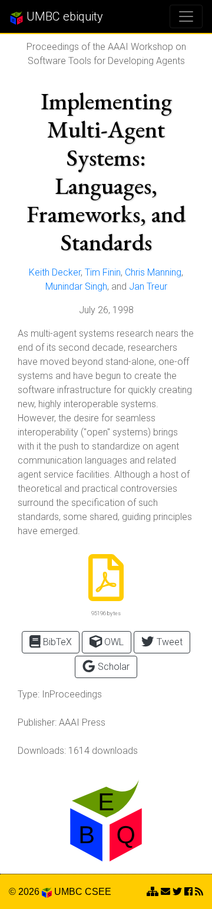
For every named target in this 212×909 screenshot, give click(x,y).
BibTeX (56, 642)
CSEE (98, 892)
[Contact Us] (152, 892)
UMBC (68, 892)
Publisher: (37, 722)
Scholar (112, 666)
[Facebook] (188, 892)
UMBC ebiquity (63, 16)
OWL (113, 642)
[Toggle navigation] (186, 16)
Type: (28, 694)
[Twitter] (177, 892)
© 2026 (25, 892)
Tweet (168, 642)
